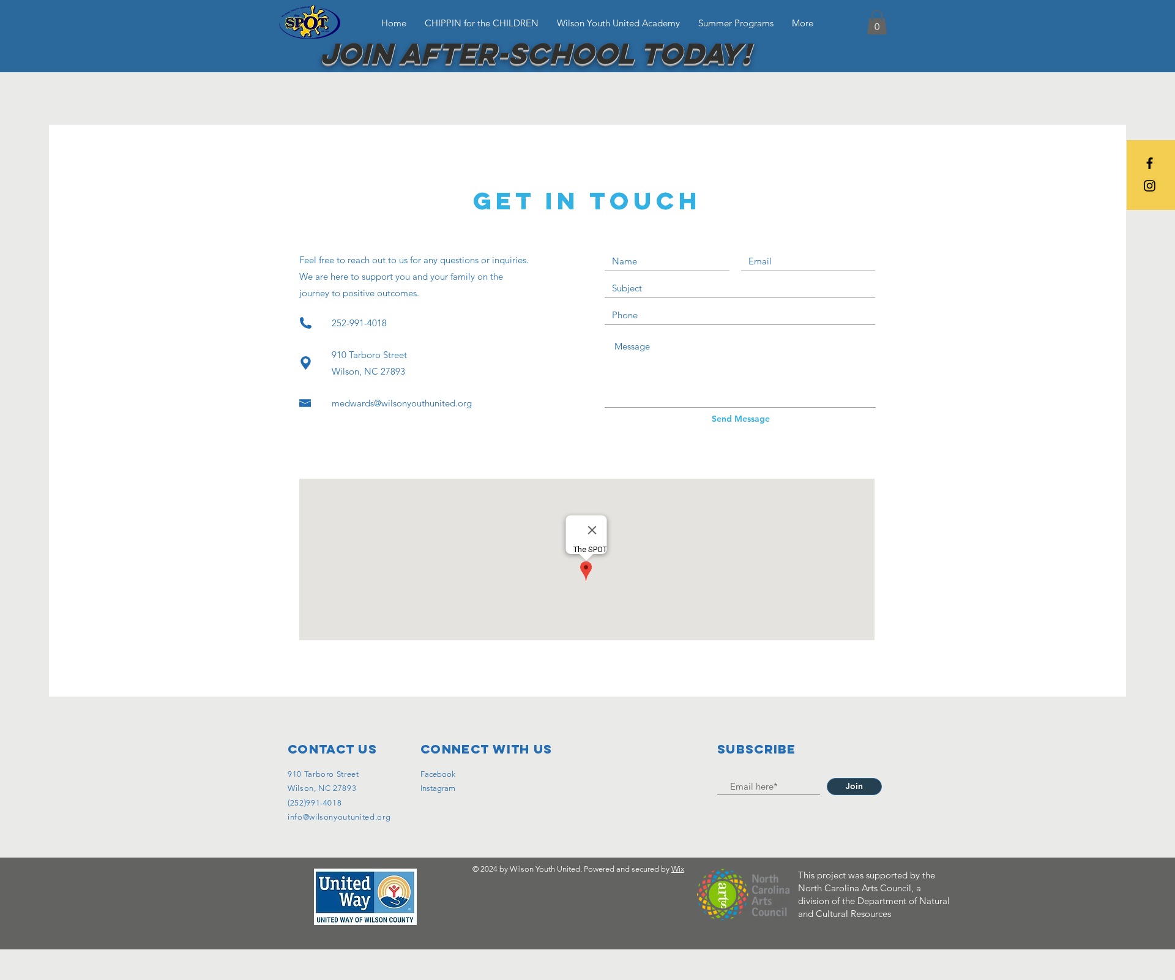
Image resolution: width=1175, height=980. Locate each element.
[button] (877, 22)
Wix (677, 868)
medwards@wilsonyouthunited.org (402, 403)
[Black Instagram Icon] (1149, 185)
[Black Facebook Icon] (1149, 163)
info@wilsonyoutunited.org (339, 816)
